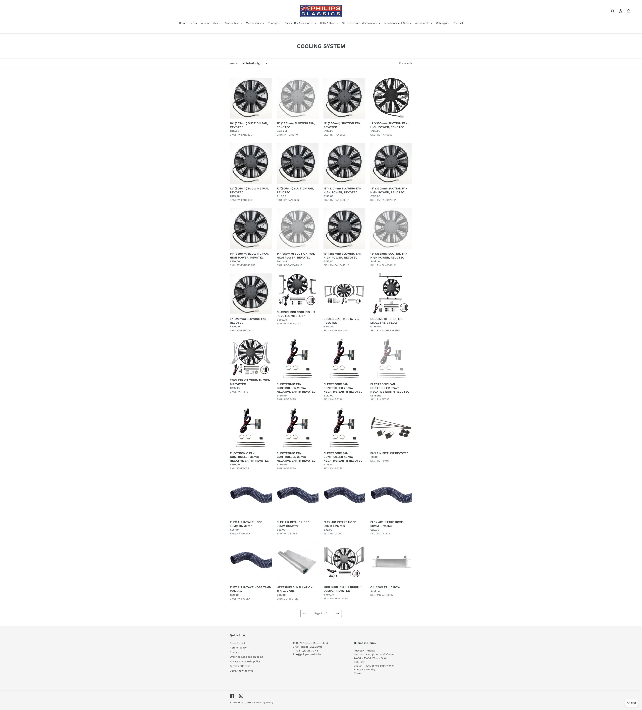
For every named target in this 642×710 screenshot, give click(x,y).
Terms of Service (240, 666)
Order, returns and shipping (246, 656)
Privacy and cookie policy (245, 661)
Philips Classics (245, 702)
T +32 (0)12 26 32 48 (305, 650)
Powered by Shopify (263, 702)
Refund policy (238, 647)
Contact (234, 652)
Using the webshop (241, 670)
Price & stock (238, 643)
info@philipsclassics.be (307, 654)
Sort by (234, 63)
